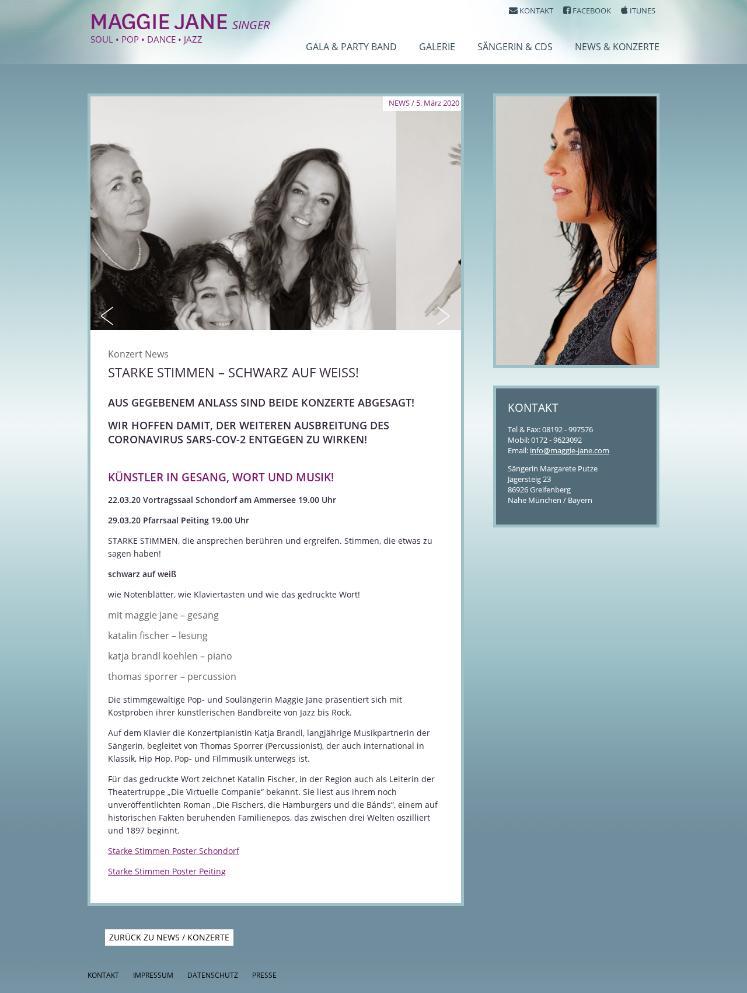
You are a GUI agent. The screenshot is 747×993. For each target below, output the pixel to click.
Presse (264, 975)
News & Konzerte (617, 46)
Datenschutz (212, 975)
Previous (108, 316)
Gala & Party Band (351, 46)
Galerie (437, 46)
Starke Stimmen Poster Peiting (167, 871)
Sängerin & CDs (515, 46)
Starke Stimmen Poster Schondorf (173, 850)
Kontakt (103, 975)
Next (443, 316)
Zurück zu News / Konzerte (169, 937)
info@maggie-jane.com (569, 450)
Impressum (153, 975)
